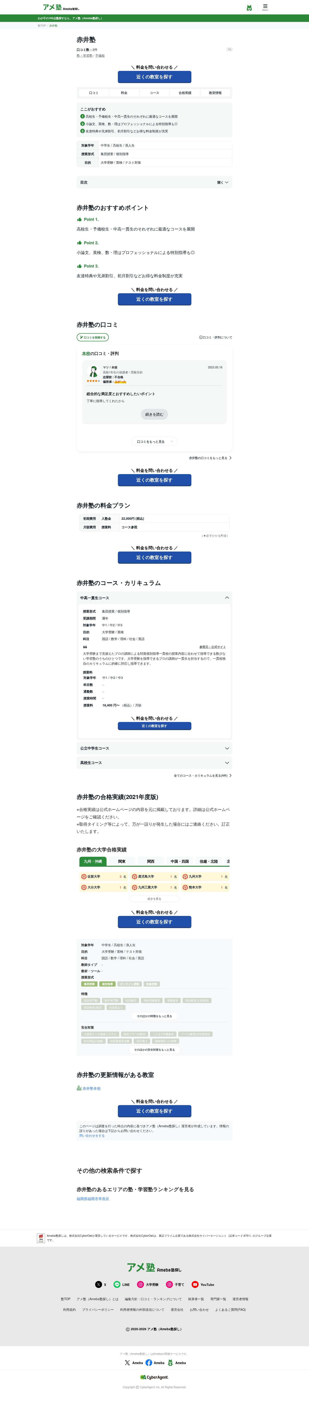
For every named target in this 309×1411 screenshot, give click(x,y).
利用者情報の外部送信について (142, 1309)
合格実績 (185, 92)
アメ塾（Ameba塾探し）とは (98, 1299)
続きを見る (154, 898)
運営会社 (177, 1309)
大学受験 (152, 1284)
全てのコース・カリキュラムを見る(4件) (200, 775)
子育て (179, 1284)
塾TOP (42, 25)
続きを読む (154, 414)
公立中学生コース (94, 748)
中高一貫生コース (94, 597)
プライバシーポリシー (98, 1309)
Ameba (137, 1362)
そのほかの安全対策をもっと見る (154, 1050)
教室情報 (215, 92)
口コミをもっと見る (151, 441)
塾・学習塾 (85, 55)
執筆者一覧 (196, 1299)
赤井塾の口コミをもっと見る (208, 458)
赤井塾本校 (92, 1088)
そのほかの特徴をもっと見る (154, 1016)
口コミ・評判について (217, 337)
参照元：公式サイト (213, 647)
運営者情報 (240, 1299)
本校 (86, 353)
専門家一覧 (218, 1299)
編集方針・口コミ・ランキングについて (153, 1299)
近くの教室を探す (154, 76)
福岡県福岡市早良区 (93, 1198)
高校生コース (91, 762)
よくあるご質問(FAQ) (230, 1309)
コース (154, 92)
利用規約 (69, 1309)
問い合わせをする (92, 1135)
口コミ (94, 92)
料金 (124, 92)
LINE (126, 1284)
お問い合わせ (199, 1309)
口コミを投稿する (95, 337)
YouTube (207, 1284)
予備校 (100, 55)
